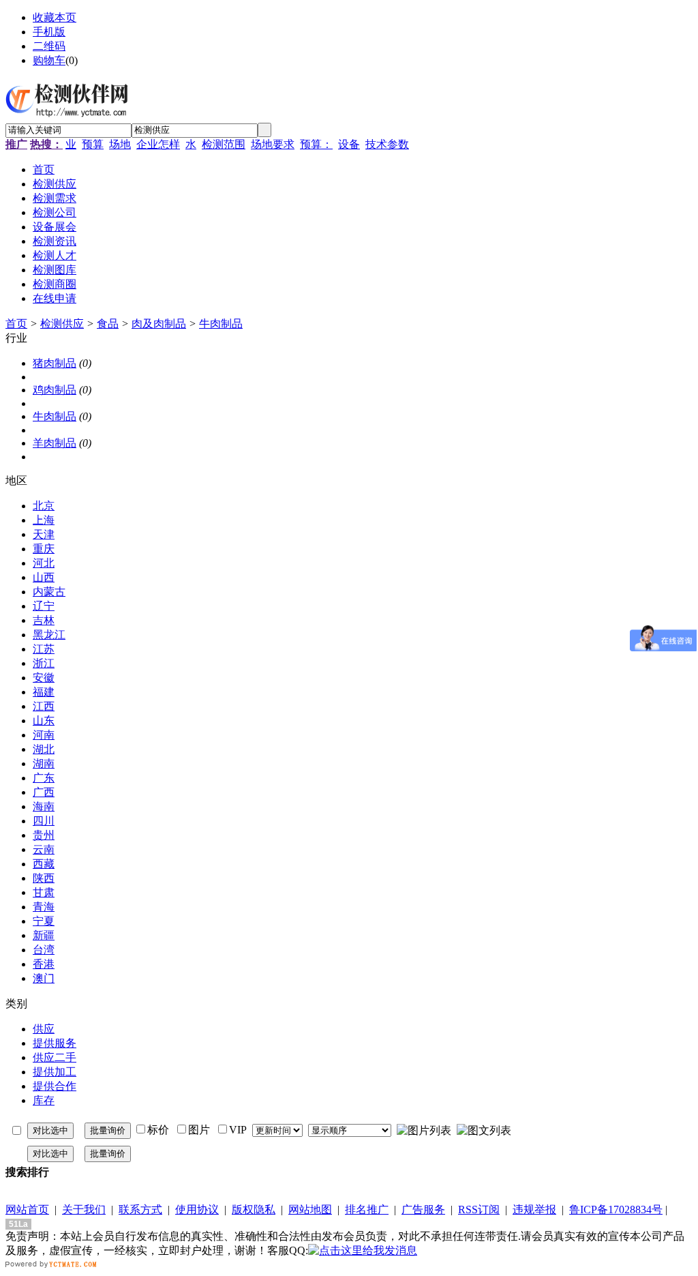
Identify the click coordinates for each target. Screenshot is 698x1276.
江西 (44, 706)
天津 (44, 534)
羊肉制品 (54, 443)
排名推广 (367, 1209)
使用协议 (197, 1209)
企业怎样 (158, 144)
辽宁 (44, 606)
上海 (44, 520)
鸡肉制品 (54, 390)
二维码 (49, 46)
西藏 (44, 864)
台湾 (44, 949)
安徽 (44, 677)
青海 (44, 907)
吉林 (44, 620)
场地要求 (272, 144)
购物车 (49, 60)
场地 (120, 144)
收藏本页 (54, 17)
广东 (44, 778)
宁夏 (44, 921)
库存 (44, 1100)
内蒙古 (49, 591)
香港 (44, 964)
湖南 (44, 763)
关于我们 (84, 1209)
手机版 (49, 32)
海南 (44, 806)
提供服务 (54, 1043)
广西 (44, 792)
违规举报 (534, 1209)
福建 (44, 692)
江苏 (44, 649)
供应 (44, 1029)
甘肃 (44, 892)
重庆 (44, 548)
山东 (44, 720)
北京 (44, 505)
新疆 (44, 935)
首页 (16, 323)
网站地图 (310, 1209)
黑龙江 (49, 634)
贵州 (44, 835)
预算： (316, 144)
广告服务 (423, 1209)
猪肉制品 (54, 363)
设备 (349, 144)
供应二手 (54, 1057)
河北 (44, 563)
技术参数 (387, 144)
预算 (93, 144)
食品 (108, 323)
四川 (44, 821)
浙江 (44, 663)
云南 (44, 849)
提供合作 (54, 1086)
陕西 (44, 878)
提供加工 (54, 1072)
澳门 (44, 978)
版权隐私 (253, 1209)
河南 (44, 735)
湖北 (44, 749)
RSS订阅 (479, 1209)
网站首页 (27, 1209)
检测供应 (62, 323)
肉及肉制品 (159, 323)
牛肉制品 (221, 323)
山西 (44, 577)
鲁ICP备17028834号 (616, 1209)
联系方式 (140, 1209)
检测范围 (223, 144)
